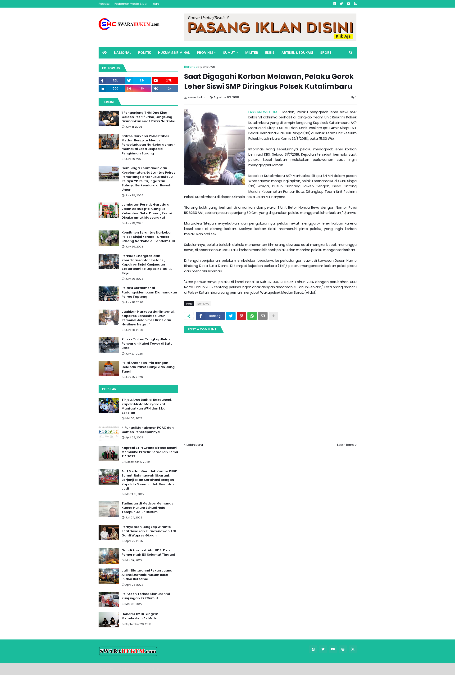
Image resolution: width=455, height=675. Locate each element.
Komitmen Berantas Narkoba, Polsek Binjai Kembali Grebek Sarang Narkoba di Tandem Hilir (148, 236)
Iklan (155, 4)
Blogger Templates (132, 669)
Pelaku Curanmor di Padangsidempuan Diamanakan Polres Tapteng (149, 292)
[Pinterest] (241, 316)
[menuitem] (104, 52)
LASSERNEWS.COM (262, 112)
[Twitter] (231, 316)
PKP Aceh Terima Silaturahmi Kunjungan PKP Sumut (146, 596)
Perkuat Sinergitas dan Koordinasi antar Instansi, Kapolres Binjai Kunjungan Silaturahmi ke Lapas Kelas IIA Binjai (147, 264)
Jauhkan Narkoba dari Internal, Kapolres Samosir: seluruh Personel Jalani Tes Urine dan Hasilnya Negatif (148, 318)
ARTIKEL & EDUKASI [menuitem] (297, 52)
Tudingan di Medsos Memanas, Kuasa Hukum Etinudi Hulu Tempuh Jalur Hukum (148, 507)
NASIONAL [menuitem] (122, 52)
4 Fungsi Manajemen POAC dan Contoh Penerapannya (148, 430)
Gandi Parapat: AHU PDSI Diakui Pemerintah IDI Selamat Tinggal (148, 552)
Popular (109, 389)
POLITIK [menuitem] (144, 52)
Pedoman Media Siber (131, 4)
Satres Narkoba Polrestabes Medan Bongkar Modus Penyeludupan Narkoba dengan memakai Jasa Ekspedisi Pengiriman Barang (149, 145)
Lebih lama (345, 444)
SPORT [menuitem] (326, 52)
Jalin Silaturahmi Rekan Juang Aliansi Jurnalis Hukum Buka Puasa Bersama (147, 574)
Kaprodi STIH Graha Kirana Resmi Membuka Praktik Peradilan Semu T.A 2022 (150, 452)
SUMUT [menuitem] (229, 52)
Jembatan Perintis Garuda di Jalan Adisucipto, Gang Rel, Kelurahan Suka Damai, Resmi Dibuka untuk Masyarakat (147, 211)
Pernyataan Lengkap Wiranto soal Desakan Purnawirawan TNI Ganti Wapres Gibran (149, 531)
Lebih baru (195, 444)
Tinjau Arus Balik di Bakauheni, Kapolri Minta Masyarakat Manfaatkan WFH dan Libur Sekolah (147, 406)
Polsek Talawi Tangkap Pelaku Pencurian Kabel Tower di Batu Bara (147, 343)
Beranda (191, 66)
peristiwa (207, 66)
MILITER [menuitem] (251, 52)
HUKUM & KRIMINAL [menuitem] (174, 52)
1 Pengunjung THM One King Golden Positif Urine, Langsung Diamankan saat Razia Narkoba (148, 117)
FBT (157, 669)
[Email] (263, 316)
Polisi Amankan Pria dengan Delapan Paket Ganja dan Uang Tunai (148, 367)
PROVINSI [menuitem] (205, 52)
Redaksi (104, 4)
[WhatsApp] (252, 316)
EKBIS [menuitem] (269, 52)
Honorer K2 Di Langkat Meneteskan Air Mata (140, 616)
